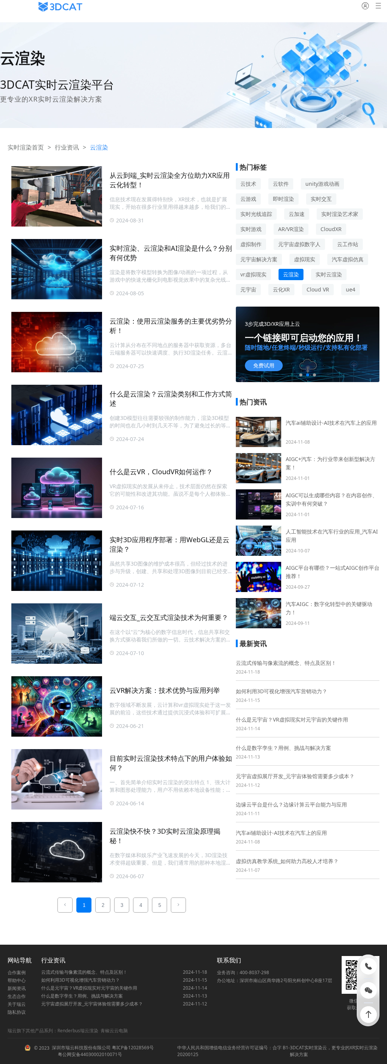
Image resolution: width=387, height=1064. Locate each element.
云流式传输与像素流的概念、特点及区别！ (286, 662)
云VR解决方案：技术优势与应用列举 (165, 690)
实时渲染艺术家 (339, 213)
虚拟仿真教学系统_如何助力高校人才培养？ (287, 861)
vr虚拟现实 (253, 274)
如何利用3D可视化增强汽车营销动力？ (281, 691)
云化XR (281, 289)
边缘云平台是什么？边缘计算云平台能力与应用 (291, 804)
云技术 (248, 183)
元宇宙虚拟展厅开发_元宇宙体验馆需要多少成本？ (295, 776)
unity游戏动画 (322, 183)
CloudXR (331, 229)
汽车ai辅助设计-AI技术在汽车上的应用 (281, 832)
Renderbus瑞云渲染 (77, 1030)
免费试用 (263, 365)
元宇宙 (248, 289)
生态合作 (17, 996)
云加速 (297, 213)
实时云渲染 (329, 274)
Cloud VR (318, 289)
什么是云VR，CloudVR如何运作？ (161, 471)
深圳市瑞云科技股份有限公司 (81, 1047)
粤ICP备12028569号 (132, 1047)
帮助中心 (17, 980)
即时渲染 (283, 198)
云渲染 (291, 274)
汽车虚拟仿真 (348, 259)
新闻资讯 (17, 988)
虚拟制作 (251, 244)
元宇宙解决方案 (258, 259)
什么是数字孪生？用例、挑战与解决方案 (283, 747)
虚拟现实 (304, 259)
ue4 (350, 289)
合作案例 (17, 972)
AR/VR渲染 (291, 229)
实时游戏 (251, 229)
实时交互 (321, 198)
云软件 (281, 183)
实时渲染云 (315, 1047)
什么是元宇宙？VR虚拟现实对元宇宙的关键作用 (292, 719)
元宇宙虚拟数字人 (299, 244)
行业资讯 (67, 147)
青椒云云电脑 (114, 1030)
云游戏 (248, 198)
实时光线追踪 (256, 213)
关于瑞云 (17, 1004)
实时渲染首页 (26, 147)
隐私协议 (17, 1012)
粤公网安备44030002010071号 (89, 1054)
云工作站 (347, 244)
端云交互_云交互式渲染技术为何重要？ (169, 617)
